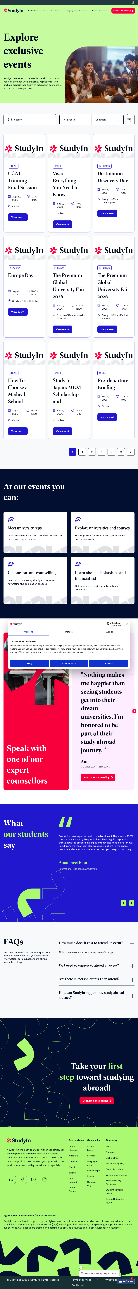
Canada (73, 1161)
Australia (73, 1155)
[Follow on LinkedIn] (11, 1179)
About (109, 1146)
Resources (83, 11)
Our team (110, 1152)
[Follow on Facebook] (22, 1179)
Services (58, 11)
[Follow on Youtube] (33, 1179)
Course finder (48, 11)
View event (17, 217)
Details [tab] (69, 632)
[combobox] (75, 120)
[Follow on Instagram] (44, 1179)
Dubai (72, 1167)
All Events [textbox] (69, 119)
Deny (29, 663)
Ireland (72, 1172)
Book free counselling (122, 11)
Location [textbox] (101, 119)
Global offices (113, 1157)
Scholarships (93, 1170)
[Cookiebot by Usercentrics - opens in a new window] (109, 624)
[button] (134, 711)
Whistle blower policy (116, 1175)
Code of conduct (114, 1169)
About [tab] (109, 632)
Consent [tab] (28, 632)
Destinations (33, 11)
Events (94, 11)
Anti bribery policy (115, 1163)
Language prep (72, 11)
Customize (67, 663)
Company (103, 11)
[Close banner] (127, 624)
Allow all (108, 663)
